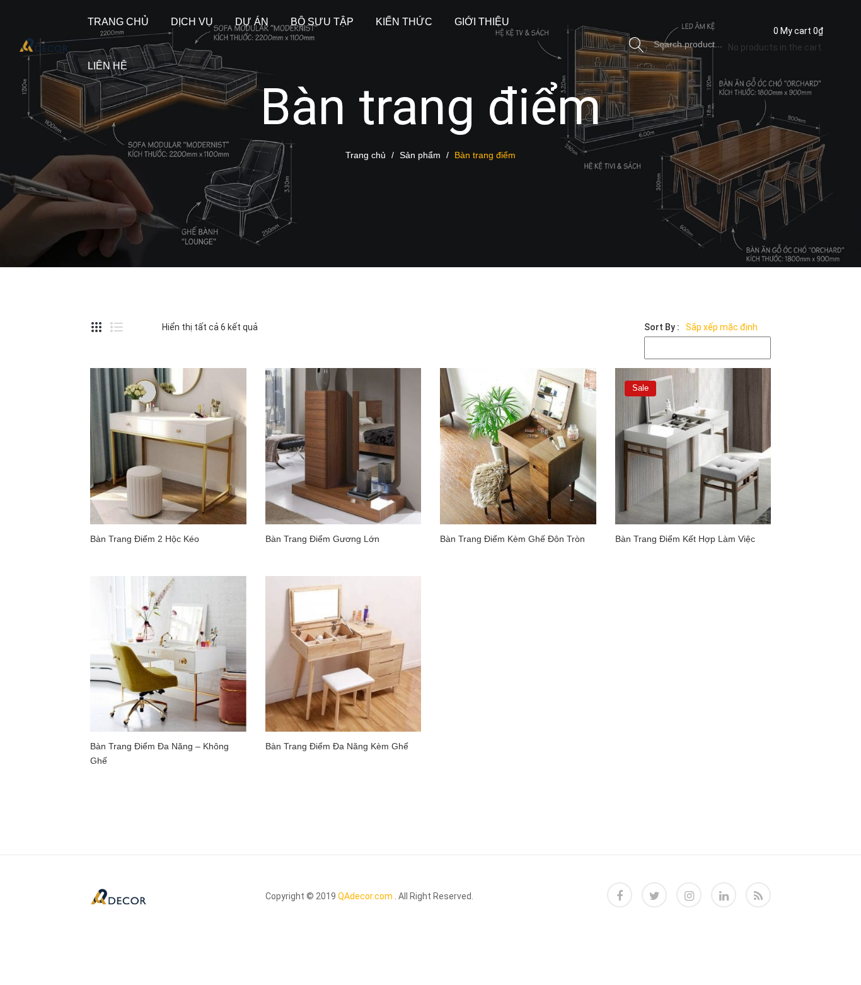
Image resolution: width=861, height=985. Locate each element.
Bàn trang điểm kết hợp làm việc (685, 539)
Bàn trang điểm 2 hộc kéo (144, 539)
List (116, 327)
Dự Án (252, 21)
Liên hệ (107, 65)
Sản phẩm (420, 155)
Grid (96, 327)
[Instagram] (689, 894)
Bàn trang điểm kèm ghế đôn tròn (512, 539)
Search (636, 44)
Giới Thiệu (481, 21)
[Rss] (758, 894)
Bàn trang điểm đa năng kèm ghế (336, 746)
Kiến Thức (404, 21)
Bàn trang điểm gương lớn (322, 539)
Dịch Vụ (192, 21)
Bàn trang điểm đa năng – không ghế (159, 753)
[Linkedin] (723, 894)
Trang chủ (118, 21)
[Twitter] (654, 894)
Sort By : (661, 327)
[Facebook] (619, 894)
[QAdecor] (44, 43)
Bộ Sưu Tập (322, 21)
